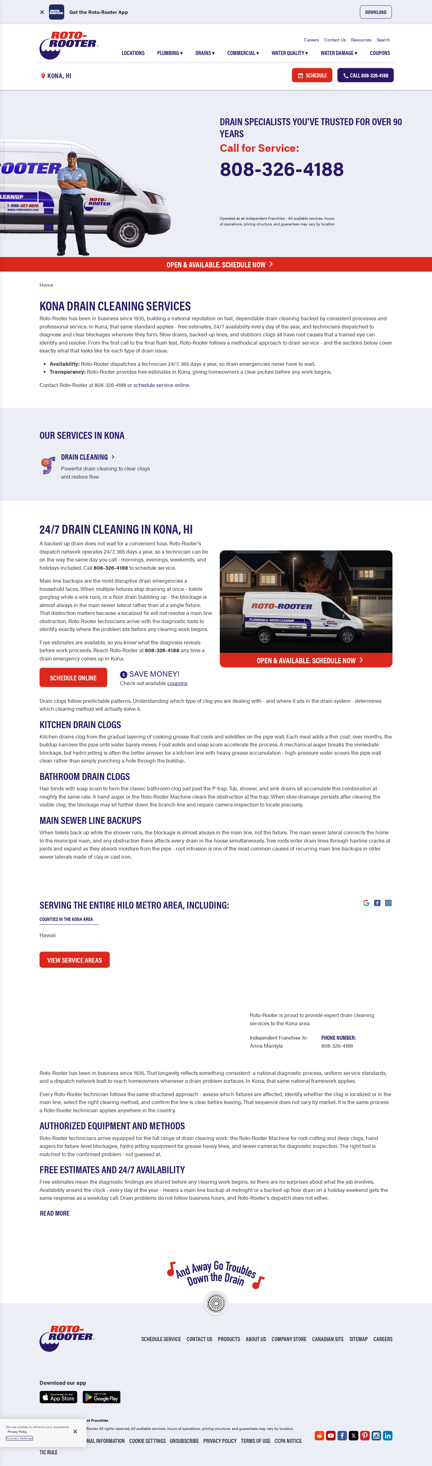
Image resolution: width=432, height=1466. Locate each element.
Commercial (243, 53)
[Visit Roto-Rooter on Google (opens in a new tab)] (366, 902)
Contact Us (335, 39)
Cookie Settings (147, 1441)
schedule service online (161, 385)
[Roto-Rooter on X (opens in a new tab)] (353, 1435)
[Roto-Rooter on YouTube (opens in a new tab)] (331, 1435)
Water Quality (290, 53)
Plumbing (170, 53)
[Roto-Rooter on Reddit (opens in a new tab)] (319, 1435)
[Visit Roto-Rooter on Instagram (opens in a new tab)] (388, 902)
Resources (361, 39)
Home (46, 284)
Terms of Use (255, 1441)
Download (375, 11)
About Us (256, 1339)
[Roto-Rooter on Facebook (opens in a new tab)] (342, 1435)
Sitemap (358, 1339)
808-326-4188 (282, 167)
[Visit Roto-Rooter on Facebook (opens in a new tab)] (377, 902)
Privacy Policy (220, 1441)
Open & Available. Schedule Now (216, 264)
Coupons (380, 53)
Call (368, 75)
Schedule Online (73, 677)
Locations (133, 53)
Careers (311, 39)
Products (229, 1339)
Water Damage (339, 53)
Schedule (316, 75)
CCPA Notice (288, 1441)
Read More (55, 1213)
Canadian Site (328, 1339)
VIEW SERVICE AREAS (74, 960)
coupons (177, 683)
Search (383, 39)
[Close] (75, 1431)
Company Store (289, 1339)
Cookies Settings (19, 1438)
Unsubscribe (184, 1441)
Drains (205, 53)
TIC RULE (49, 1452)
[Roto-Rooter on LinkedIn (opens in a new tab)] (387, 1435)
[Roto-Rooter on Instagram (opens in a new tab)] (376, 1435)
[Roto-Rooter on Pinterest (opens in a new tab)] (365, 1435)
